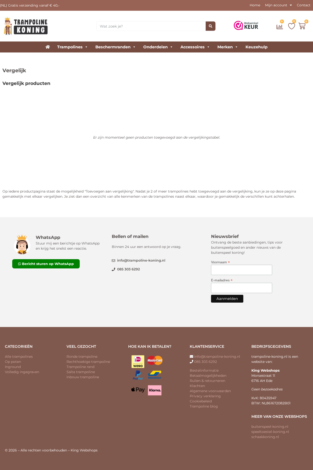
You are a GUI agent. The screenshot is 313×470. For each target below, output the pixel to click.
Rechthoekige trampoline (88, 361)
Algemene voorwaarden (210, 391)
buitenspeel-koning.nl (269, 426)
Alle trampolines (19, 356)
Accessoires (192, 47)
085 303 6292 (205, 361)
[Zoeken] (210, 26)
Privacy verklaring (205, 396)
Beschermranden (113, 47)
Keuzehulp (257, 47)
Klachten (197, 386)
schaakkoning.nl (265, 437)
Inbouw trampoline (83, 377)
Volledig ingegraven (22, 372)
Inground (13, 367)
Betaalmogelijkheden (208, 375)
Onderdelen (155, 47)
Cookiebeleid (201, 401)
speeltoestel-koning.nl (270, 431)
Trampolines (70, 47)
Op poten (13, 361)
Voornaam (220, 262)
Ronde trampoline (82, 356)
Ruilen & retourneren (207, 380)
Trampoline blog (204, 406)
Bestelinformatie (204, 370)
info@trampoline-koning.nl (217, 356)
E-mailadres (222, 280)
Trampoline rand (80, 367)
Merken (225, 47)
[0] (280, 28)
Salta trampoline (81, 372)
